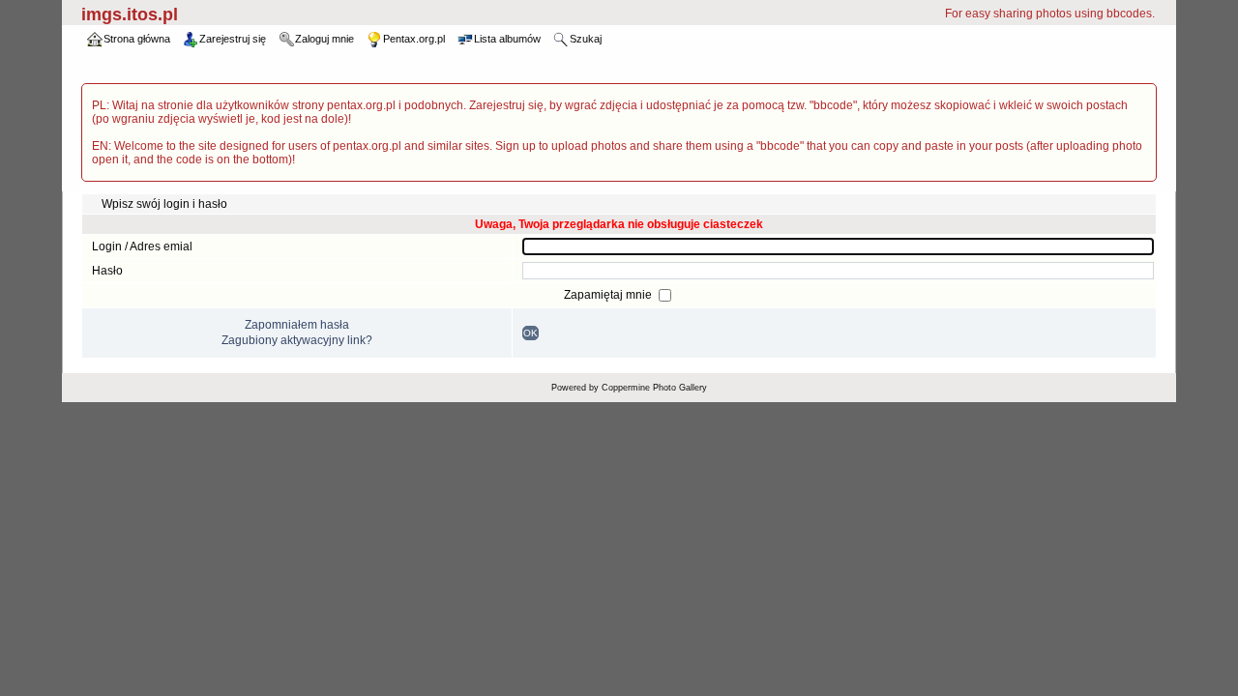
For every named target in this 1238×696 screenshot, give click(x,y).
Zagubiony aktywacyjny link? (296, 340)
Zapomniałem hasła (297, 325)
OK (530, 333)
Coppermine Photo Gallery (654, 387)
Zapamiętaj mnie (609, 295)
